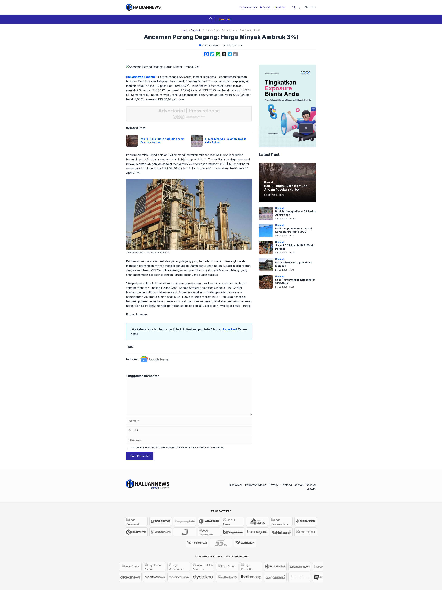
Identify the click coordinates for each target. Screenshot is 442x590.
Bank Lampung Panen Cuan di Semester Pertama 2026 (293, 230)
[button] (293, 7)
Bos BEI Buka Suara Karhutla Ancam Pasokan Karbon (286, 187)
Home (185, 30)
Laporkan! (230, 329)
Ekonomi (224, 19)
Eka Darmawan (210, 45)
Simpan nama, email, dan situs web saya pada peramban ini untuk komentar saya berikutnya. (177, 447)
